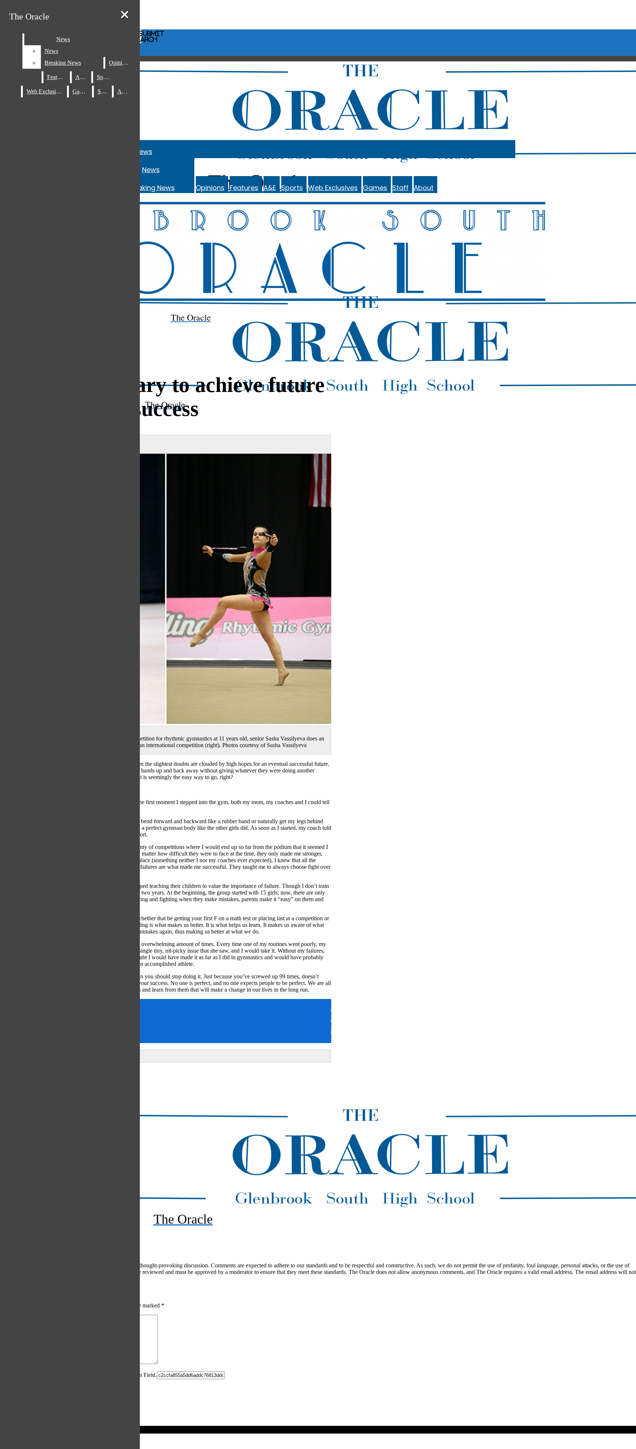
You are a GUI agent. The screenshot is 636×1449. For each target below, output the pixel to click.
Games (375, 187)
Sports (292, 187)
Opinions (210, 187)
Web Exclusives (333, 187)
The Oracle (29, 16)
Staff (400, 187)
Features (244, 187)
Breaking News (151, 187)
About (424, 187)
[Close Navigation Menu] (124, 15)
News (143, 151)
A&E (270, 187)
